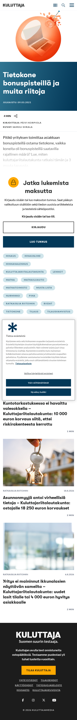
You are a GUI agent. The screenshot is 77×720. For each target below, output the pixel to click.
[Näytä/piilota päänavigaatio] (71, 5)
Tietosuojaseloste (49, 685)
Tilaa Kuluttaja (38, 670)
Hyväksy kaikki (38, 392)
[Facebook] (22, 700)
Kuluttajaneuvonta (46, 690)
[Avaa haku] (63, 5)
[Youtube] (54, 700)
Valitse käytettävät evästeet (38, 373)
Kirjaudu (39, 227)
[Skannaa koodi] (55, 5)
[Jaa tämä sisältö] (15, 116)
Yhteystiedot (28, 680)
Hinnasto (23, 690)
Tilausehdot (49, 680)
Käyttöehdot (24, 685)
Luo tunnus (38, 241)
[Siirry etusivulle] (13, 5)
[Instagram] (33, 700)
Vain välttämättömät (38, 382)
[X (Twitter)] (43, 700)
